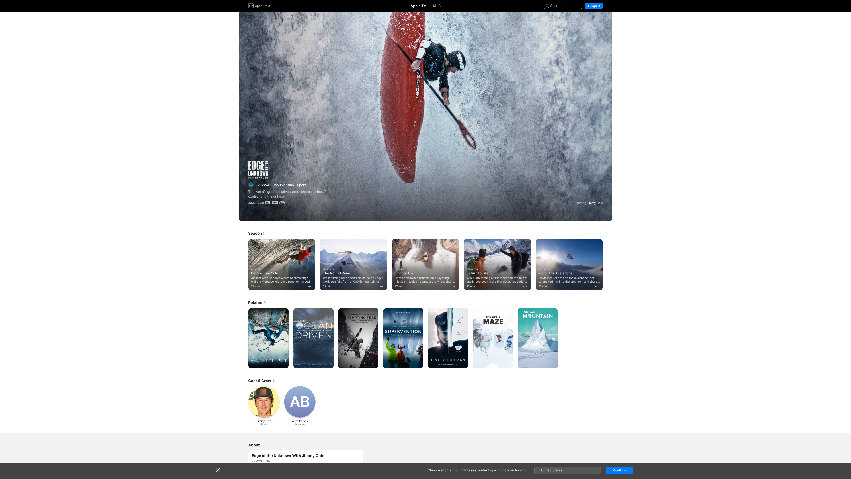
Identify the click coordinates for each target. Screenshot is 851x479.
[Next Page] (607, 264)
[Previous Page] (244, 264)
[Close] (218, 470)
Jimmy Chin (595, 203)
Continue (619, 470)
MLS (437, 6)
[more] (309, 286)
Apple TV (418, 6)
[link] (257, 302)
